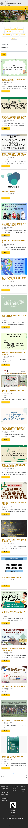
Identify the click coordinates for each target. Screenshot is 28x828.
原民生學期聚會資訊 (18, 31)
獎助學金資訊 (8, 31)
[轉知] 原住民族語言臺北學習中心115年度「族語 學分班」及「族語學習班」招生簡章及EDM (13, 613)
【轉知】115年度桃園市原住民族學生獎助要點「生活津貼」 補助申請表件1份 (13, 428)
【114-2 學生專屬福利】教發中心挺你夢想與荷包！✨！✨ (13, 278)
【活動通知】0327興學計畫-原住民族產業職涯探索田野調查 (13, 649)
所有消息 (23, 34)
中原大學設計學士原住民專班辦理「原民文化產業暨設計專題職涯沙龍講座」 (13, 224)
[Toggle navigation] (22, 8)
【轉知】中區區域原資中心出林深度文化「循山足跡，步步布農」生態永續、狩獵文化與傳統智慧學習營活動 (13, 155)
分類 (2, 42)
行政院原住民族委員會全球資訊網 (4, 794)
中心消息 (7, 28)
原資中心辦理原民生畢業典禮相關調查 (13, 720)
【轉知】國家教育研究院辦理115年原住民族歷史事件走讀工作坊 (13, 757)
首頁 (3, 23)
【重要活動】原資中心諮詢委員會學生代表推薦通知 (13, 503)
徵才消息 (20, 28)
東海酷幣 (23, 789)
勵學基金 (23, 786)
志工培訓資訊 (15, 34)
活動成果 (14, 38)
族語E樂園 (14, 791)
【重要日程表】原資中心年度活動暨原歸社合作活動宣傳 (13, 540)
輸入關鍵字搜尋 (4, 47)
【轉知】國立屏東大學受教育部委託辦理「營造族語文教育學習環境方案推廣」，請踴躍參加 (13, 118)
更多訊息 (5, 128)
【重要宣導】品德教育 (8, 191)
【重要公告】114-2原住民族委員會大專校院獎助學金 (13, 353)
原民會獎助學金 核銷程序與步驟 (11, 577)
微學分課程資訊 (6, 34)
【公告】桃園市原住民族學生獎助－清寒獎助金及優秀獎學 (13, 316)
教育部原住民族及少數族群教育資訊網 (4, 788)
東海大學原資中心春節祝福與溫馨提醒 (13, 686)
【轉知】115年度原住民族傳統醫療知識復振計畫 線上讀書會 (13, 79)
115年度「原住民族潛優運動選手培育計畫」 (13, 241)
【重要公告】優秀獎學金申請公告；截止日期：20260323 (13, 391)
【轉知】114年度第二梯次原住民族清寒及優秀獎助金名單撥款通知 (13, 465)
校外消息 (14, 28)
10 (21, 773)
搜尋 (4, 54)
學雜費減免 (23, 792)
